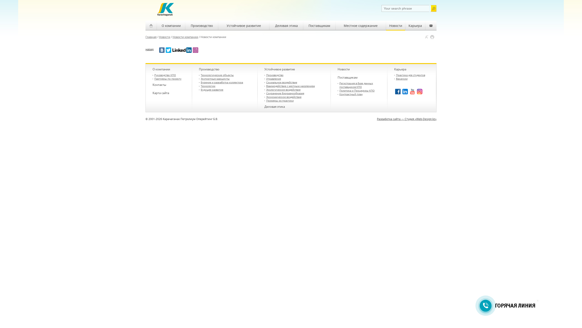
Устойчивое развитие (244, 25)
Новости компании (185, 37)
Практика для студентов (410, 75)
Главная (151, 37)
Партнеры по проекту (167, 78)
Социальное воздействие (281, 82)
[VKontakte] (162, 50)
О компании (171, 25)
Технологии (208, 86)
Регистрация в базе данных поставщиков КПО (356, 85)
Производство (202, 25)
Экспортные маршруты (215, 78)
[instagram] (195, 50)
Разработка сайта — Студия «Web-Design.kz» (406, 119)
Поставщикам (319, 25)
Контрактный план (351, 94)
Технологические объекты (217, 75)
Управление (273, 78)
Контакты (159, 85)
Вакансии (402, 78)
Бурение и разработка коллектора (222, 82)
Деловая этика (286, 25)
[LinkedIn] (182, 50)
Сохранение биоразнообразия (285, 93)
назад (150, 49)
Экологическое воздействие (283, 89)
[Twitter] (168, 50)
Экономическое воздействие (283, 97)
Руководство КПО (165, 75)
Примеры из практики (280, 100)
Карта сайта (161, 93)
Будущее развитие (212, 89)
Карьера (415, 25)
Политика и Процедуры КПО (357, 90)
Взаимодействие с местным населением (290, 86)
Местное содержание (361, 25)
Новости (395, 25)
